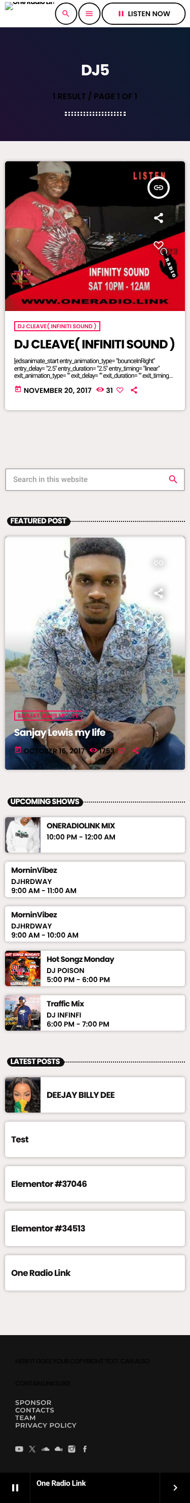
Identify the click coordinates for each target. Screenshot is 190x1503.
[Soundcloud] (46, 1450)
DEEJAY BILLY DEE (81, 1095)
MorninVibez (34, 870)
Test (19, 1139)
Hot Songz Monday (80, 959)
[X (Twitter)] (32, 1450)
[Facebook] (85, 1450)
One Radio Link (40, 1273)
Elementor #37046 (49, 1184)
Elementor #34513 (48, 1228)
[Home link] (29, 13)
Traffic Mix (65, 1004)
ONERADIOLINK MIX (81, 826)
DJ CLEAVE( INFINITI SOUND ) (57, 326)
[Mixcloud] (59, 1450)
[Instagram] (72, 1450)
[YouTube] (19, 1450)
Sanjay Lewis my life (59, 732)
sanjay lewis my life (48, 716)
